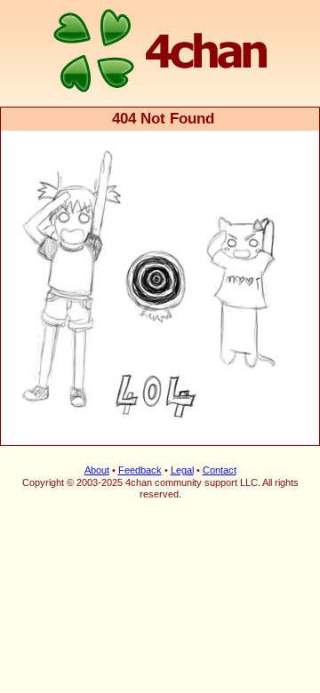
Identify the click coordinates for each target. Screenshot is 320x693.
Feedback (140, 470)
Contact (219, 470)
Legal (182, 470)
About (96, 470)
